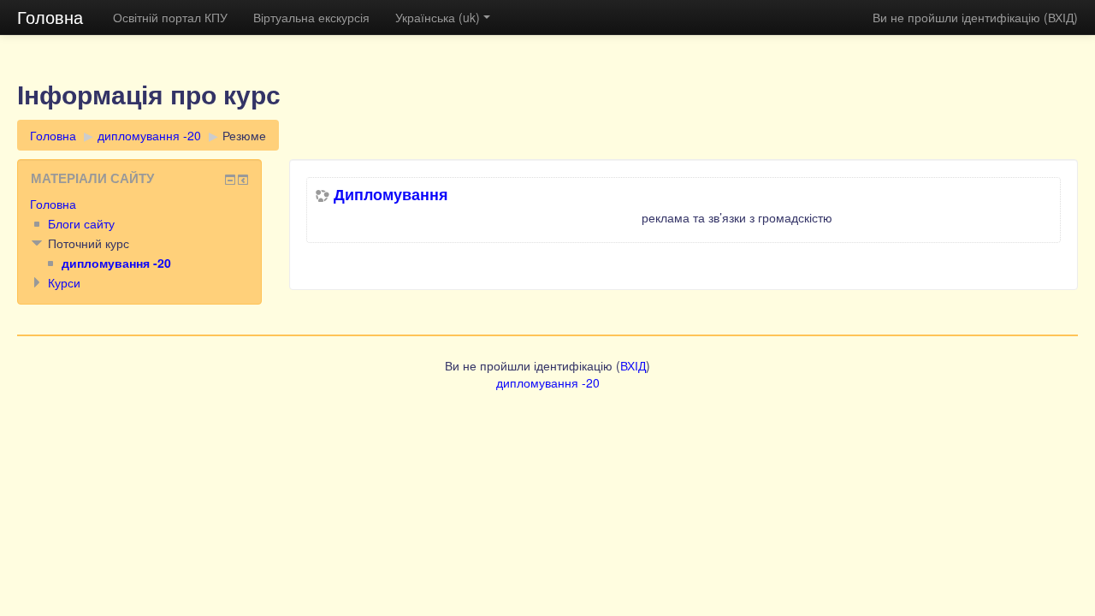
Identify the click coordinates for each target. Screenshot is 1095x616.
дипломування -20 (149, 135)
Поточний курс (88, 243)
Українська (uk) (437, 17)
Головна (50, 16)
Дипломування (391, 194)
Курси (64, 282)
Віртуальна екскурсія (311, 17)
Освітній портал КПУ (170, 17)
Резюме (244, 135)
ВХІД (1061, 17)
